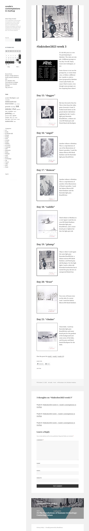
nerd (6, 155)
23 (6, 62)
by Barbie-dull (9, 133)
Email (38, 470)
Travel (7, 162)
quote (14, 115)
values (18, 119)
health (7, 142)
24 (8, 62)
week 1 (50, 356)
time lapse (7, 119)
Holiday (7, 143)
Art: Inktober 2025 (10, 80)
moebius (10, 111)
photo (6, 157)
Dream (7, 135)
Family (7, 137)
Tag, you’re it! (9, 87)
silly (11, 117)
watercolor (9, 121)
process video (8, 115)
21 (17, 60)
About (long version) (13, 24)
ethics (15, 103)
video (6, 163)
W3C (6, 165)
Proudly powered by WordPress (54, 527)
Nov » (17, 67)
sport (13, 117)
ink (17, 106)
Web (15, 121)
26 (13, 62)
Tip (6, 160)
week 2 (55, 356)
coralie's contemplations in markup (12, 8)
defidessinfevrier (10, 102)
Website (39, 478)
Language (7, 147)
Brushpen (13, 98)
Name (38, 463)
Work (6, 167)
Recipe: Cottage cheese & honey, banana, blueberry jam (12, 77)
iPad (14, 109)
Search (7, 38)
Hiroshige (13, 106)
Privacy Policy (40, 527)
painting (8, 113)
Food (6, 138)
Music (6, 152)
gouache (7, 106)
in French (7, 145)
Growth (7, 140)
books (6, 132)
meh (6, 148)
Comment (40, 440)
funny (18, 104)
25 (10, 62)
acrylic (7, 98)
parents (13, 113)
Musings (7, 153)
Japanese (18, 109)
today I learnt (13, 119)
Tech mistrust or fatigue (11, 82)
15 (19, 58)
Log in (6, 174)
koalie (50, 382)
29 (19, 62)
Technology (8, 158)
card (17, 98)
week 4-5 (61, 356)
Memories (8, 150)
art (6, 130)
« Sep (8, 67)
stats (16, 117)
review (7, 117)
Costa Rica (7, 99)
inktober (8, 109)
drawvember (9, 104)
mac (6, 111)
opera (15, 111)
